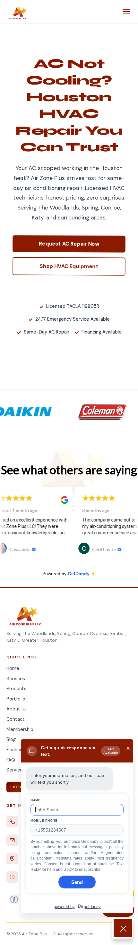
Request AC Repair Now (69, 243)
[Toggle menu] (126, 11)
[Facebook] (14, 899)
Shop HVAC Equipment (69, 266)
